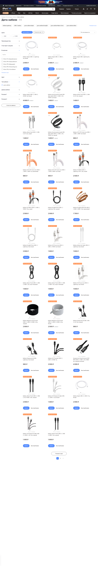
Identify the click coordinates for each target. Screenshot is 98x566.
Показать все (92, 25)
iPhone (13, 13)
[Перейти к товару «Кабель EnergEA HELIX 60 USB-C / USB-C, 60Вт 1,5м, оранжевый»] (81, 197)
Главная (3, 17)
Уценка (68, 9)
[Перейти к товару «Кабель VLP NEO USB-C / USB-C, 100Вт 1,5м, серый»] (31, 197)
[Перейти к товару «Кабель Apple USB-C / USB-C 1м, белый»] (81, 385)
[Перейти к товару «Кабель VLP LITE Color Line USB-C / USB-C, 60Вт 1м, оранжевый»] (31, 159)
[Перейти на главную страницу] (7, 9)
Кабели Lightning (7, 25)
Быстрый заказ (35, 69)
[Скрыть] (95, 2)
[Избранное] (91, 9)
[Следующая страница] (63, 458)
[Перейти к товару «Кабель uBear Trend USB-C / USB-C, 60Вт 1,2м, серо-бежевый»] (31, 272)
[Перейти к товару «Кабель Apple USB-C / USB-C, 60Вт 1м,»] (56, 46)
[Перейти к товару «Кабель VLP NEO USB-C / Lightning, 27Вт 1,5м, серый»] (81, 159)
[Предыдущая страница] (55, 458)
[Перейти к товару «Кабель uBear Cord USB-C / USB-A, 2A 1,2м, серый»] (31, 121)
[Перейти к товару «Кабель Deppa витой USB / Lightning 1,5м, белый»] (31, 347)
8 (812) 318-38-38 (91, 5)
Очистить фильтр (10, 105)
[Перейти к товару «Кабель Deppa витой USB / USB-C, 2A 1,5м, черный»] (81, 310)
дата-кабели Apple (29, 25)
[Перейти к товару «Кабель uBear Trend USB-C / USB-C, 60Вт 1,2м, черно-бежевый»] (56, 272)
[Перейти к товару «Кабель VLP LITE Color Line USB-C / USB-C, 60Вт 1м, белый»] (81, 121)
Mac (24, 13)
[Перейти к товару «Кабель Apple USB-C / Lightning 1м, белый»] (31, 46)
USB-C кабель (17, 25)
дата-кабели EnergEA (42, 25)
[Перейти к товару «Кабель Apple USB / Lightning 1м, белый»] (81, 46)
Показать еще (5, 72)
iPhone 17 (5, 13)
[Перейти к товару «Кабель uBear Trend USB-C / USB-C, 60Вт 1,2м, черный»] (56, 423)
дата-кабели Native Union (57, 25)
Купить (26, 69)
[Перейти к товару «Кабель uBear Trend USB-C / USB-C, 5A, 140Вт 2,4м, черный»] (31, 385)
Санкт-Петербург (9, 5)
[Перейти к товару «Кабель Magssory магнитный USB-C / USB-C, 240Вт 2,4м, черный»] (31, 310)
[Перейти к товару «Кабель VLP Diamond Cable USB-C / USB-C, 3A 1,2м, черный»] (31, 423)
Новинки (61, 9)
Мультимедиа (65, 13)
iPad (19, 13)
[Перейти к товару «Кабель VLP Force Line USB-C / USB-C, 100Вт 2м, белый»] (56, 234)
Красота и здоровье (90, 13)
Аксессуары (45, 13)
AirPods (30, 13)
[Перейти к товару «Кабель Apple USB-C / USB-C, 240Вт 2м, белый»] (31, 84)
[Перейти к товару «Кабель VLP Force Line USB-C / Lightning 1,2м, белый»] (81, 272)
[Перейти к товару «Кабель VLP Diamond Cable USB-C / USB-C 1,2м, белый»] (56, 385)
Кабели (15, 17)
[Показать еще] (77, 6)
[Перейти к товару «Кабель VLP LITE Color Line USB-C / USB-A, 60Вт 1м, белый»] (56, 159)
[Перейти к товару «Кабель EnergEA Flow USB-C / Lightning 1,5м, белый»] (31, 234)
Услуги (77, 9)
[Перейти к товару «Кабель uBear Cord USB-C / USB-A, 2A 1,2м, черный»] (81, 84)
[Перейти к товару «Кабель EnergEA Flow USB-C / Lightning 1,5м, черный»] (56, 197)
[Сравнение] (87, 9)
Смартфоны (54, 13)
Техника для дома (76, 13)
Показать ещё (59, 453)
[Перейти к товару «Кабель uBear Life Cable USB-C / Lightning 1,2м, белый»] (81, 234)
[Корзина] (95, 9)
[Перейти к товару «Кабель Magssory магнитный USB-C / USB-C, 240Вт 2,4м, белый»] (56, 310)
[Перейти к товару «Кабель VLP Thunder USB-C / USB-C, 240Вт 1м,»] (56, 347)
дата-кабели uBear (71, 25)
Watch (37, 13)
